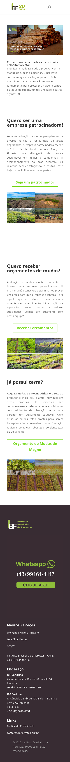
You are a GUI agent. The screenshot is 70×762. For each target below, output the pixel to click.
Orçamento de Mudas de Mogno (35, 446)
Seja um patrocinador (35, 182)
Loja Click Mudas (17, 639)
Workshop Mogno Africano (23, 632)
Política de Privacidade (20, 726)
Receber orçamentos (35, 328)
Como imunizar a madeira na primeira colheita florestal (33, 63)
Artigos (11, 646)
